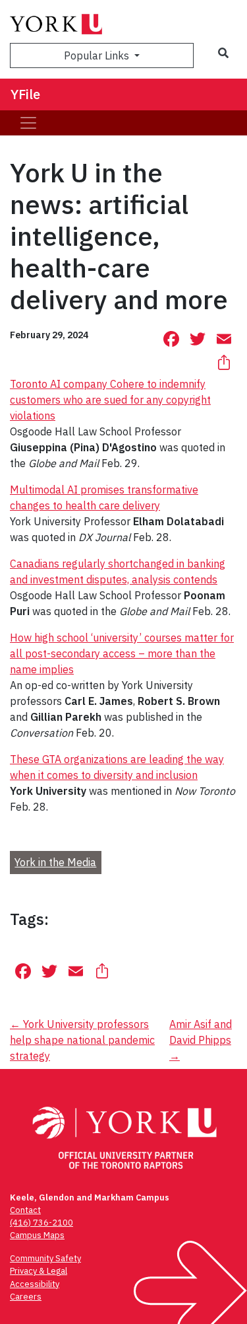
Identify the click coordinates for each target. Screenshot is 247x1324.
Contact (25, 1210)
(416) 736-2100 (41, 1222)
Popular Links (98, 55)
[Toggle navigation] (28, 122)
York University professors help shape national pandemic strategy (82, 1039)
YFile (25, 94)
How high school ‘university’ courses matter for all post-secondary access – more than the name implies (122, 653)
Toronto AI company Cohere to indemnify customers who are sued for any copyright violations (110, 399)
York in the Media (55, 862)
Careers (25, 1296)
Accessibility (34, 1284)
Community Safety (45, 1258)
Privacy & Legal (38, 1270)
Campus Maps (37, 1235)
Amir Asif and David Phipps (200, 1039)
